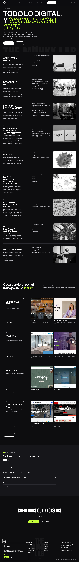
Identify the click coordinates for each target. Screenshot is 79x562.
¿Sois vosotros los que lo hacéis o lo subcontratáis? (16, 472)
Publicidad (28, 552)
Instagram (2, 540)
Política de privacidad (63, 559)
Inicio (20, 2)
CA (73, 2)
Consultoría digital (30, 542)
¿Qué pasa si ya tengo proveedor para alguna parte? (16, 477)
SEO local (28, 546)
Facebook (46, 550)
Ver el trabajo (20, 43)
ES (71, 2)
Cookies (74, 559)
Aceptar (6, 557)
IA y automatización (30, 548)
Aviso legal (57, 559)
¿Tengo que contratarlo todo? (10, 467)
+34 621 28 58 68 (45, 521)
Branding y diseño (30, 550)
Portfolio (31, 2)
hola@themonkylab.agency (66, 550)
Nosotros (37, 2)
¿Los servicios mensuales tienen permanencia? (15, 482)
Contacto (43, 2)
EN (74, 2)
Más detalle (6, 554)
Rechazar (12, 557)
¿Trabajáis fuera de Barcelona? (11, 486)
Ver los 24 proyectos (9, 434)
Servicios (25, 2)
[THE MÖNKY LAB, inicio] (4, 2)
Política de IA (69, 559)
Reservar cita (52, 2)
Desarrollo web (29, 544)
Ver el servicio (10, 322)
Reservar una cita (9, 43)
